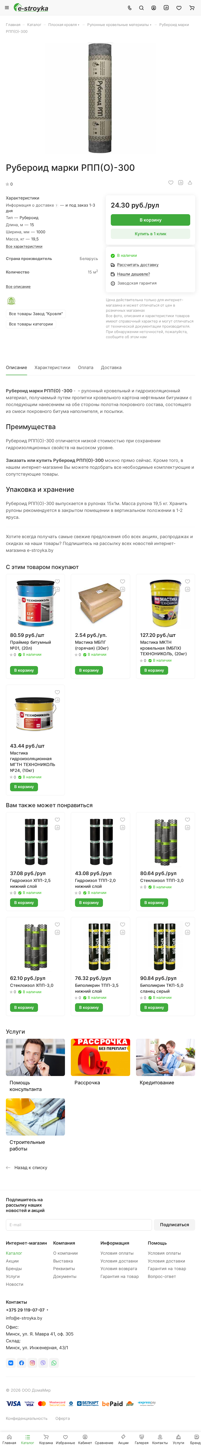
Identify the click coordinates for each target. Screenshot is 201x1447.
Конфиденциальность (27, 1418)
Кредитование (157, 1082)
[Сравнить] (180, 182)
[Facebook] (21, 1363)
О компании (65, 1253)
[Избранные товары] (178, 7)
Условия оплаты (117, 1253)
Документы (64, 1276)
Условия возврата (118, 1268)
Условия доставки (119, 1261)
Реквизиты (64, 1268)
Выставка (63, 1261)
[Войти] (153, 7)
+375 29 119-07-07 (25, 1310)
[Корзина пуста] (191, 7)
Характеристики (52, 367)
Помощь (157, 1243)
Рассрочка (87, 1082)
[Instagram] (32, 1363)
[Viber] (43, 1363)
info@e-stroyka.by (24, 1318)
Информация (114, 1243)
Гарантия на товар (119, 1276)
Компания (64, 1243)
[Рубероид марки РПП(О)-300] (100, 98)
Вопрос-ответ (162, 1276)
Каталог (14, 1253)
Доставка (111, 367)
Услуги (13, 1276)
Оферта (62, 1418)
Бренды (14, 1268)
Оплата (85, 367)
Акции (12, 1261)
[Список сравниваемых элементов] (166, 7)
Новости (14, 1284)
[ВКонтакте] (11, 1363)
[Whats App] (54, 1363)
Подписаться (174, 1224)
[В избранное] (170, 182)
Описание (16, 367)
